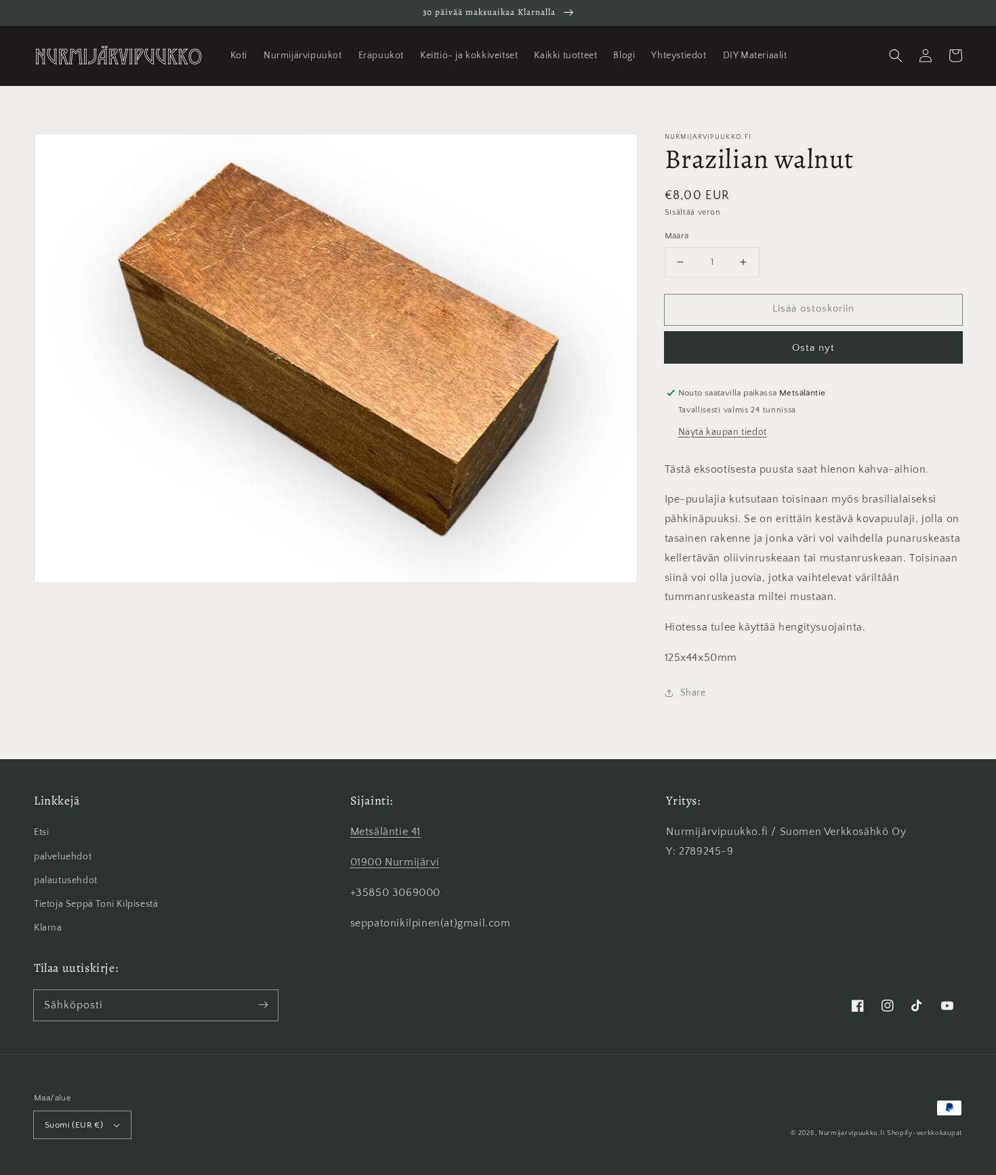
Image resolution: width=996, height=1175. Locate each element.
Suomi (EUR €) (74, 1125)
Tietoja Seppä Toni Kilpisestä (96, 904)
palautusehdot (66, 880)
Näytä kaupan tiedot (722, 432)
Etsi (41, 832)
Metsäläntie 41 (385, 832)
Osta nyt (813, 348)
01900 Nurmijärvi (395, 862)
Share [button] (693, 692)
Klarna (48, 927)
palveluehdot (62, 856)
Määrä (677, 235)
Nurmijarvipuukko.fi (851, 1133)
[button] (896, 55)
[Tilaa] (263, 1005)
